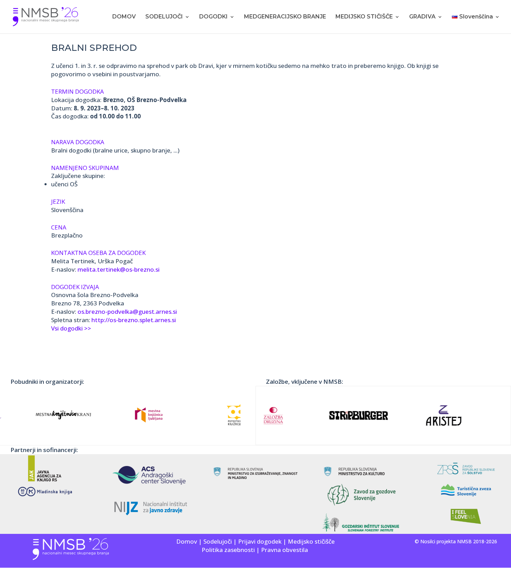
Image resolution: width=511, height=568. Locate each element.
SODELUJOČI (164, 17)
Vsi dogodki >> (71, 328)
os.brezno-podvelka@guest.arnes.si (127, 312)
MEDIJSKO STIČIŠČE (364, 17)
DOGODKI (213, 17)
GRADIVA (422, 17)
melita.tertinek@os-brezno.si (119, 269)
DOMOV (124, 17)
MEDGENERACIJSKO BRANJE (285, 17)
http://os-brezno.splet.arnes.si (133, 320)
